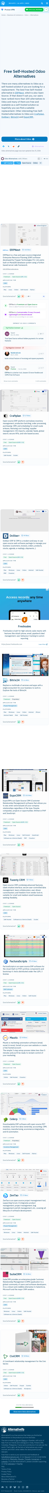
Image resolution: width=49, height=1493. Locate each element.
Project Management (10, 706)
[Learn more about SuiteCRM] (5, 1274)
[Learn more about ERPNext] (5, 250)
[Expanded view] (39, 159)
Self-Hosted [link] (8, 163)
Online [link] (35, 163)
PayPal (19, 1464)
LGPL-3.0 (20, 983)
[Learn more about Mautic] (5, 1038)
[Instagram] (23, 1487)
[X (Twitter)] (6, 1487)
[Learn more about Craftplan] (5, 416)
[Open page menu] (47, 3)
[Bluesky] (15, 1487)
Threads (27, 1459)
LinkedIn (4, 1461)
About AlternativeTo (8, 1477)
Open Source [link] (26, 163)
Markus (24, 1440)
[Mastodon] (11, 1487)
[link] (24, 1412)
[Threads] (19, 1487)
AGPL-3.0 (20, 442)
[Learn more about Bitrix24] (5, 680)
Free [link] (18, 163)
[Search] (42, 3)
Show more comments (11, 381)
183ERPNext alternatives (10, 269)
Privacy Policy (6, 1471)
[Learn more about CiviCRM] (5, 1356)
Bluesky (21, 1459)
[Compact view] (41, 159)
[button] (26, 250)
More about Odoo (23, 139)
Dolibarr (5, 117)
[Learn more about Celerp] (5, 1119)
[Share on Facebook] (3, 146)
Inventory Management (11, 1147)
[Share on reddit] (14, 146)
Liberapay (11, 1464)
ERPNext (19, 92)
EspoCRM (29, 117)
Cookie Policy (6, 1474)
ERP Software (8, 989)
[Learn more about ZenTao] (5, 1195)
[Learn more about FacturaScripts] (5, 961)
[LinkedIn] (27, 1487)
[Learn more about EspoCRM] (5, 796)
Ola (17, 1440)
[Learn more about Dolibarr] (5, 536)
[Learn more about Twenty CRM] (5, 880)
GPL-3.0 (23, 277)
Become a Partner (8, 1479)
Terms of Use (6, 1469)
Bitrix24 (15, 117)
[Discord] (2, 1487)
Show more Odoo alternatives (24, 1412)
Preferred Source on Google (11, 1481)
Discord (27, 1457)
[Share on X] (8, 146)
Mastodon (13, 1459)
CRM (5, 283)
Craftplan (39, 113)
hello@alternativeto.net (10, 1457)
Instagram (35, 1459)
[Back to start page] (3, 3)
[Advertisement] (24, 41)
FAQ (2, 1467)
